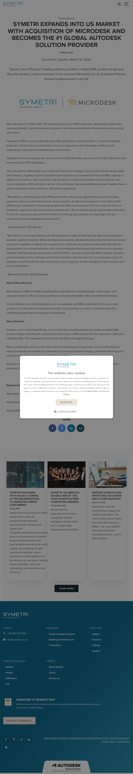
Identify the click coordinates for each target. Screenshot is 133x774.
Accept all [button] (66, 402)
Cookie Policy (91, 391)
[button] (66, 411)
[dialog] (66, 387)
